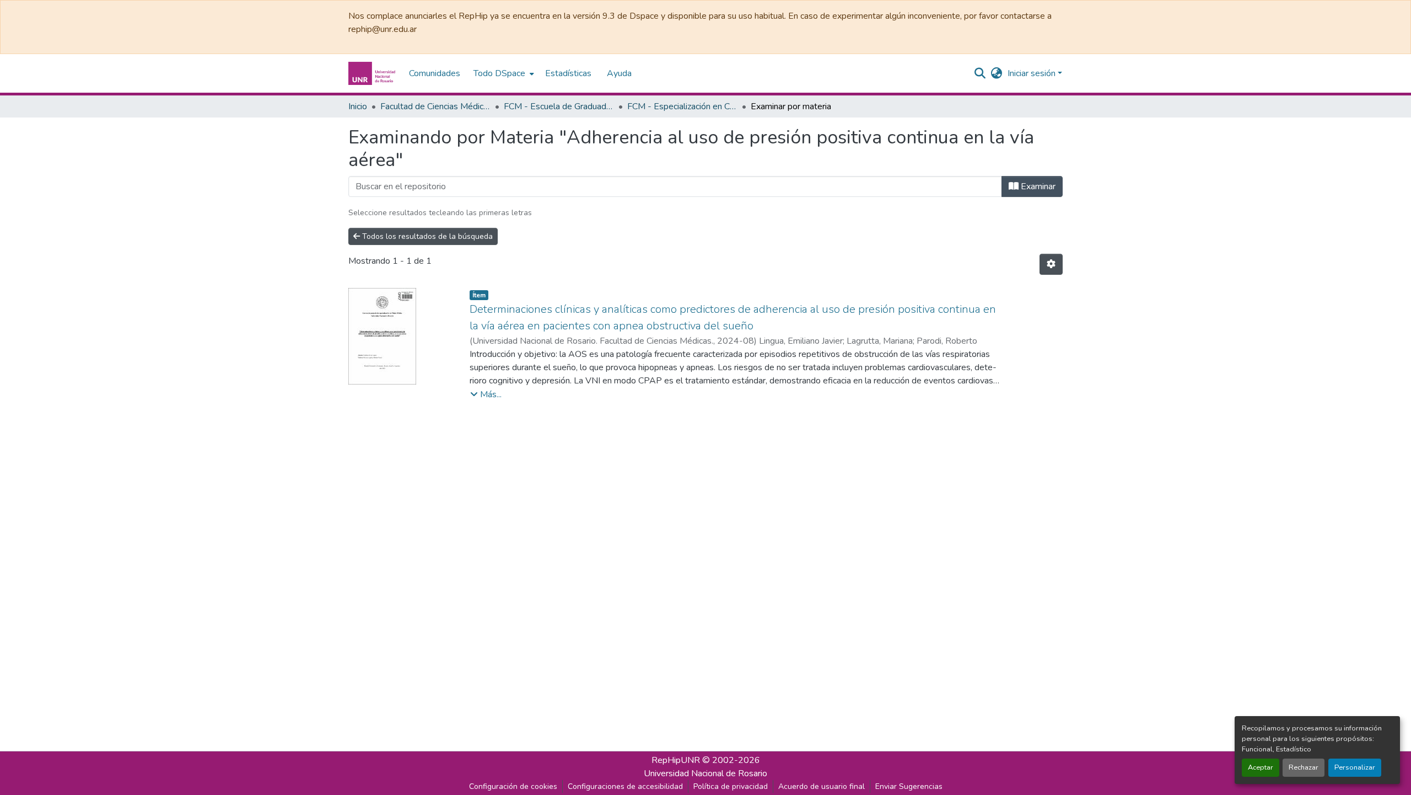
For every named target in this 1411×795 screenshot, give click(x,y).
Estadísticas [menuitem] (568, 73)
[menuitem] (502, 73)
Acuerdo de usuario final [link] (821, 786)
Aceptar (1260, 767)
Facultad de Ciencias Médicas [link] (435, 106)
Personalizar (1354, 767)
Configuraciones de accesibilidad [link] (625, 786)
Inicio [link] (357, 106)
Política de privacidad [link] (730, 786)
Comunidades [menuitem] (434, 73)
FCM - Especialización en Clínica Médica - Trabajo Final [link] (682, 106)
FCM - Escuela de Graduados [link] (559, 106)
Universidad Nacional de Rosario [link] (705, 773)
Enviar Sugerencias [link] (909, 786)
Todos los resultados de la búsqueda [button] (426, 236)
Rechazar (1303, 767)
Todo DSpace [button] (499, 73)
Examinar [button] (1037, 186)
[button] (373, 73)
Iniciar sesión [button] (1033, 73)
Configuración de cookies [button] (513, 786)
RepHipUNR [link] (675, 760)
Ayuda (619, 73)
